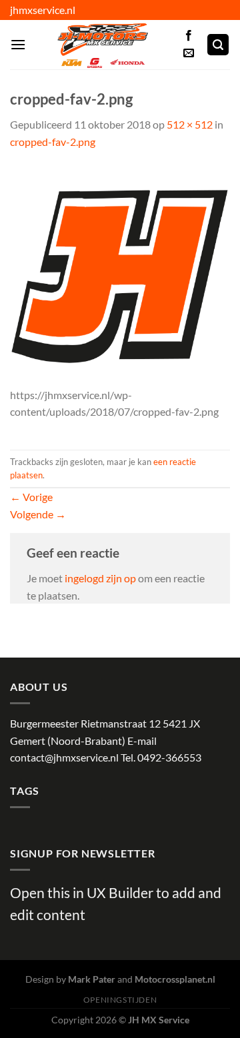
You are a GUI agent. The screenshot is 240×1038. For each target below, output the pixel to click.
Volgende (38, 514)
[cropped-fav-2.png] (120, 274)
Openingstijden (120, 1000)
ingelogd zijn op (100, 578)
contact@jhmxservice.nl (64, 757)
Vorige (31, 496)
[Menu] (18, 44)
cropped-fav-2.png (52, 141)
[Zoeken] (218, 45)
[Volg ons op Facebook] (188, 36)
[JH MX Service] (103, 44)
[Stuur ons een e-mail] (188, 53)
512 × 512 (190, 124)
